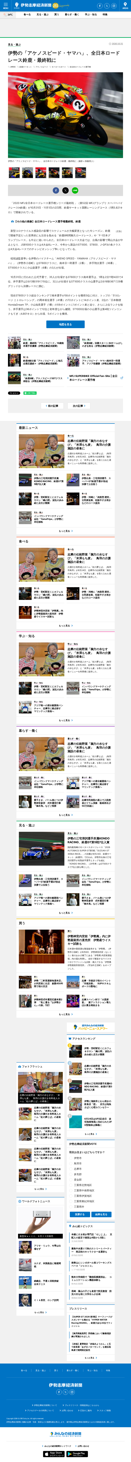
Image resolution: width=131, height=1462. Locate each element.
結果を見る (101, 1214)
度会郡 (78, 1179)
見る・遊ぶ (43, 14)
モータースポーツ (59, 67)
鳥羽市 (78, 1163)
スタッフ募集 (105, 1410)
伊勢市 (13, 67)
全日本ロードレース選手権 (80, 67)
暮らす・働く (72, 14)
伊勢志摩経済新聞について (45, 1405)
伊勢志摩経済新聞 (32, 5)
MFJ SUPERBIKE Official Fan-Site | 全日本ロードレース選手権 (93, 377)
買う (56, 14)
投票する (80, 1214)
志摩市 (78, 1168)
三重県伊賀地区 (83, 1195)
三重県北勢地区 (83, 1185)
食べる (27, 14)
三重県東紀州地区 (84, 1201)
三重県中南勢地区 (84, 1190)
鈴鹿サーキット (25, 67)
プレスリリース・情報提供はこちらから (82, 1405)
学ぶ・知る (91, 14)
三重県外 (79, 1206)
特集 (105, 14)
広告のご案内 (86, 1410)
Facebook (100, 6)
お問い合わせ (67, 1410)
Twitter (107, 6)
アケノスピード (42, 67)
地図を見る (65, 324)
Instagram (114, 6)
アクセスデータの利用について (40, 1410)
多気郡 (78, 1174)
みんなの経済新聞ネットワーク (65, 1434)
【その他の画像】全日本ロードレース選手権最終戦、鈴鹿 (47, 221)
